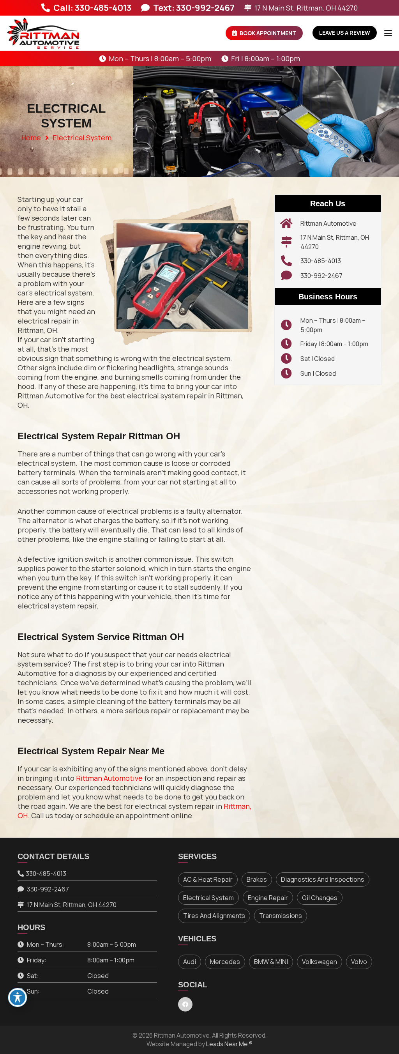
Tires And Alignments (214, 915)
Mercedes (225, 961)
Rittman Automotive (109, 778)
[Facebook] (185, 1004)
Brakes (257, 879)
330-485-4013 (320, 260)
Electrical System (208, 897)
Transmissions (280, 915)
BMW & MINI (271, 961)
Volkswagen (319, 961)
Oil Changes (319, 897)
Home (31, 137)
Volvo (359, 961)
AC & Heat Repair (208, 879)
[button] (388, 33)
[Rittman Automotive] (290, 223)
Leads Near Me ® (229, 1044)
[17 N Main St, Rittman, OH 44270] (290, 242)
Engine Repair (268, 897)
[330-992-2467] (290, 275)
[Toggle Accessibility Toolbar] (17, 997)
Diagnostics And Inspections (322, 879)
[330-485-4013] (290, 260)
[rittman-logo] (43, 33)
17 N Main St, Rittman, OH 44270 (72, 904)
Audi (189, 961)
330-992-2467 (321, 275)
